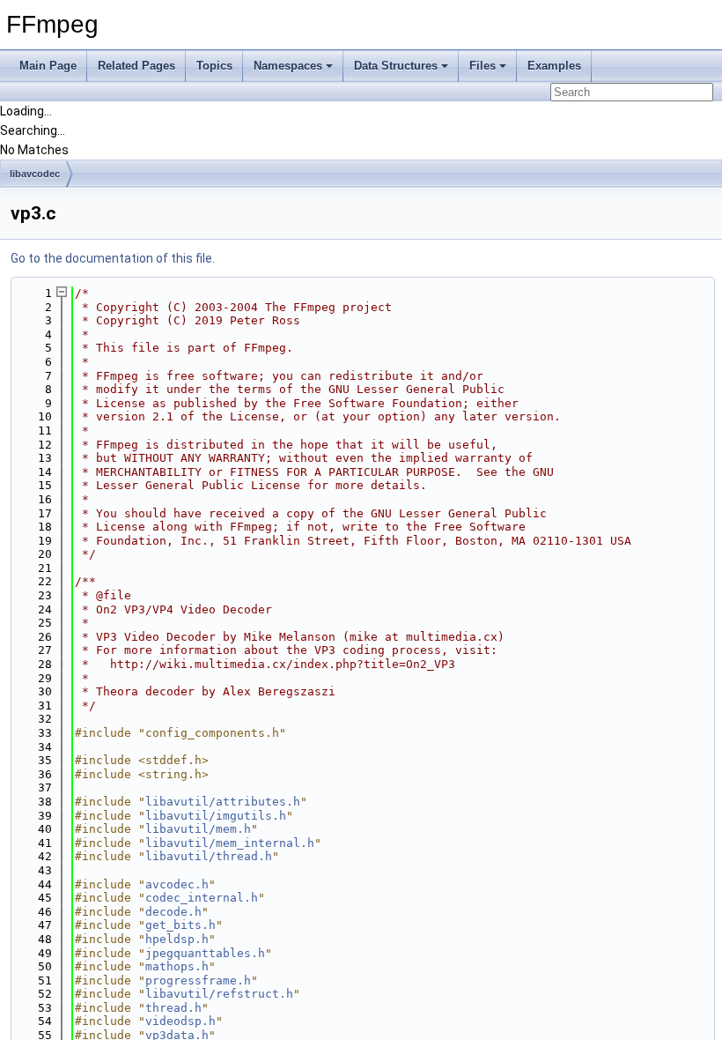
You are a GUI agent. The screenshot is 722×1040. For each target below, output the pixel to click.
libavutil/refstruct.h (219, 993)
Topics (214, 65)
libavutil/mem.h (198, 829)
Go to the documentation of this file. (113, 258)
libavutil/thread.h (208, 856)
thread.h (173, 1007)
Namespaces (288, 65)
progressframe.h (198, 980)
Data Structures (396, 65)
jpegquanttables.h (205, 953)
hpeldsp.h (177, 939)
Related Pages (136, 65)
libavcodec (35, 173)
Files (482, 65)
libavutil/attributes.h (222, 801)
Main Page (48, 65)
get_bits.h (180, 925)
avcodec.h (177, 884)
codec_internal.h (201, 897)
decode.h (173, 911)
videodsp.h (180, 1021)
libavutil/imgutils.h (215, 815)
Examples (554, 65)
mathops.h (177, 966)
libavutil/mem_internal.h (229, 843)
